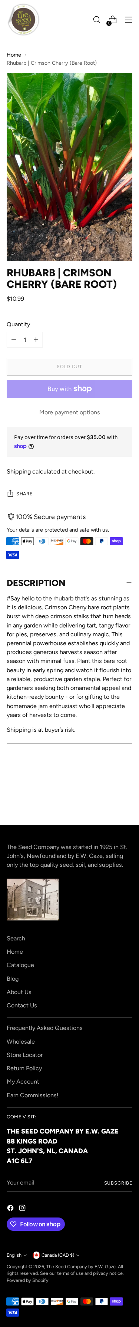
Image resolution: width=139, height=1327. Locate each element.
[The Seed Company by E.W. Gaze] (23, 19)
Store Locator (25, 1054)
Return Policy (24, 1068)
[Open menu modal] (128, 19)
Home (14, 54)
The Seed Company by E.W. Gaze (81, 1266)
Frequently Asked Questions (45, 1027)
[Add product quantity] (36, 339)
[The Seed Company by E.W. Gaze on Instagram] (23, 1209)
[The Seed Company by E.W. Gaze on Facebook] (11, 1209)
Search (16, 938)
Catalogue (20, 965)
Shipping (19, 471)
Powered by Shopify (28, 1280)
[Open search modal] (96, 19)
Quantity (18, 324)
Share (24, 493)
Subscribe (118, 1183)
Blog (13, 978)
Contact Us (22, 1005)
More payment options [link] (69, 412)
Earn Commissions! (33, 1095)
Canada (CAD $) (58, 1255)
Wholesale (21, 1041)
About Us (19, 992)
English (14, 1255)
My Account (23, 1081)
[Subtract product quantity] (13, 339)
